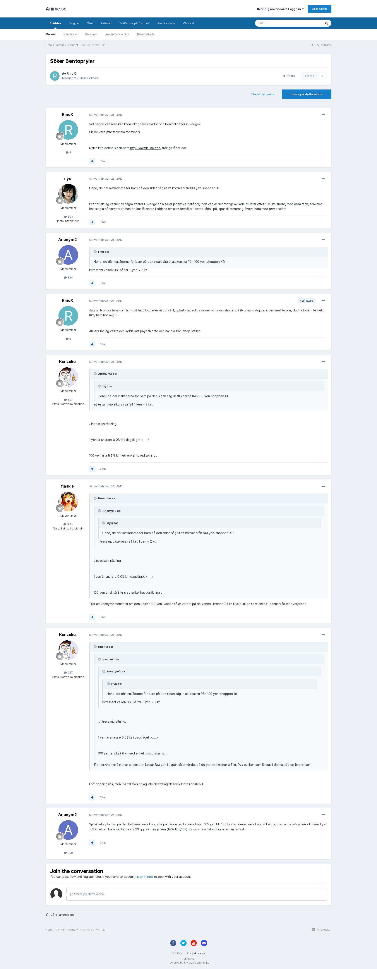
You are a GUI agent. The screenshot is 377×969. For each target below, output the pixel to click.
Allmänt (94, 78)
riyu (67, 178)
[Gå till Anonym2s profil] (68, 255)
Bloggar (74, 23)
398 (70, 277)
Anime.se (56, 9)
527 (70, 399)
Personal (91, 34)
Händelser (70, 34)
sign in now (145, 876)
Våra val (188, 23)
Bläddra (55, 23)
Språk (176, 953)
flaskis (67, 486)
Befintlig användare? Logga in (279, 9)
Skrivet (106, 114)
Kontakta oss (196, 953)
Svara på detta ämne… (89, 894)
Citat (102, 161)
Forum (51, 34)
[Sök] (326, 23)
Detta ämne (308, 23)
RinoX (71, 73)
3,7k (69, 524)
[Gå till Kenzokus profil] (68, 377)
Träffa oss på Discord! (134, 23)
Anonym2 (67, 239)
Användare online (117, 34)
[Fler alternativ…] (323, 114)
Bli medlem (319, 8)
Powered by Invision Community (188, 962)
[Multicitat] (92, 161)
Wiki (90, 23)
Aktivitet (106, 23)
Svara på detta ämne (306, 94)
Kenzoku (67, 361)
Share (290, 75)
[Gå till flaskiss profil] (68, 501)
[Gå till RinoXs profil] (55, 76)
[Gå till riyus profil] (68, 194)
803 (70, 216)
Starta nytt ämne (262, 94)
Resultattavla (146, 34)
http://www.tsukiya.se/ (145, 148)
